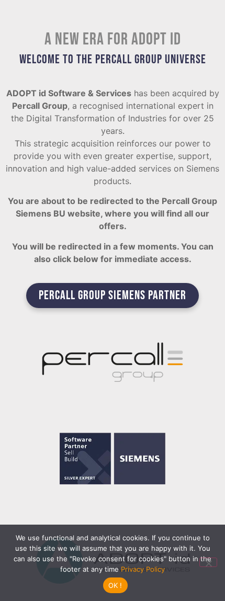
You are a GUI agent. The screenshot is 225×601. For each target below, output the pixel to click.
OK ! (115, 585)
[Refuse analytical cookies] (208, 562)
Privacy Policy (143, 569)
